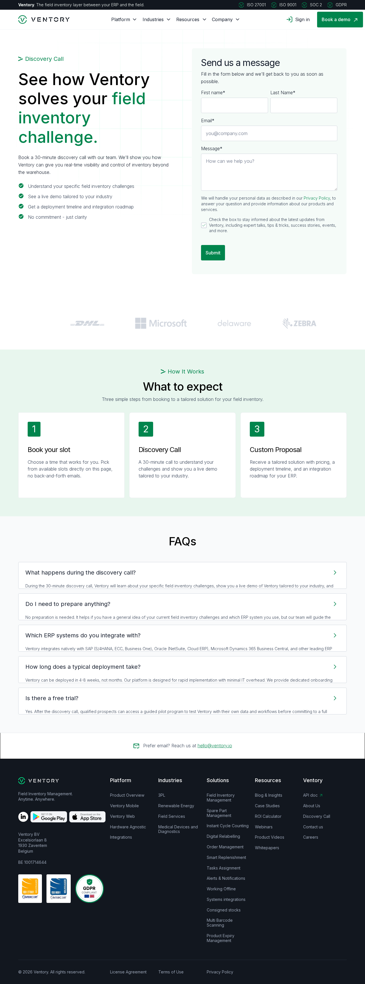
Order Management (225, 847)
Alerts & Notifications (226, 878)
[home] (41, 19)
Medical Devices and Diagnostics (178, 829)
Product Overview (127, 795)
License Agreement (128, 972)
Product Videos (269, 837)
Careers (310, 837)
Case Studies (267, 806)
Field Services (171, 816)
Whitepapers (267, 848)
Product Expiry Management (220, 938)
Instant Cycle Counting (228, 826)
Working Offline (221, 889)
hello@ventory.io (215, 745)
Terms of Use (171, 972)
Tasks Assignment (223, 868)
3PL (161, 795)
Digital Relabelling (223, 836)
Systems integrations (226, 899)
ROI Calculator (268, 816)
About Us (311, 806)
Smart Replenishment (226, 857)
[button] (121, 19)
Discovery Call (316, 816)
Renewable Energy (176, 806)
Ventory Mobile (124, 806)
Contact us (313, 827)
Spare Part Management (219, 813)
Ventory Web (122, 816)
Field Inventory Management (221, 797)
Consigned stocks (224, 910)
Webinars (264, 827)
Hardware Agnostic (128, 827)
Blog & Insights (268, 795)
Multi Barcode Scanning (220, 922)
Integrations (121, 837)
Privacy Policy (317, 198)
